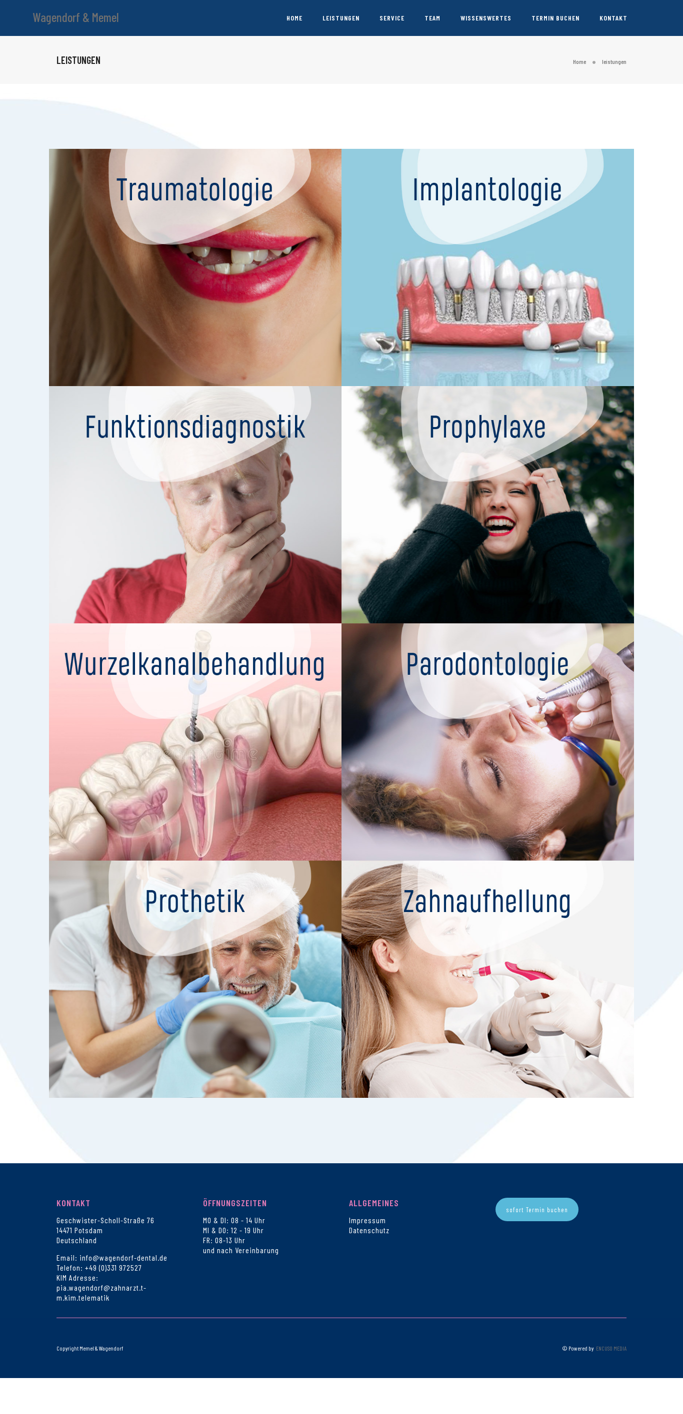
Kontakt (614, 17)
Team (432, 17)
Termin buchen (556, 17)
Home (294, 17)
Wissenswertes (486, 17)
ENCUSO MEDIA (611, 1348)
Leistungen (341, 17)
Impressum (367, 1220)
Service (392, 17)
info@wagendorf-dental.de (124, 1257)
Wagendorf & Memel (75, 16)
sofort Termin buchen (537, 1209)
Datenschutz (369, 1230)
